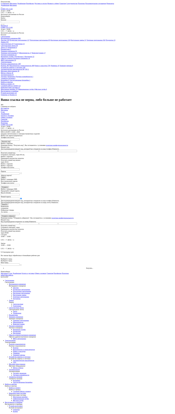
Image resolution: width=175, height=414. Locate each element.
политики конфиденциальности (57, 145)
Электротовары (10, 340)
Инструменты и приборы (13, 402)
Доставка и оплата (40, 3)
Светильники (9, 280)
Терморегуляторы (66, 66)
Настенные (29, 56)
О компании (5, 3)
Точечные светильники (95, 40)
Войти (3, 177)
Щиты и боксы (7, 73)
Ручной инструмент (9, 93)
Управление (12, 47)
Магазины (13, 3)
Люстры (5, 40)
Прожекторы (6, 49)
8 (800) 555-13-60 (7, 9)
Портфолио (30, 3)
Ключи (13, 95)
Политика (81, 3)
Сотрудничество (72, 3)
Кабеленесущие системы (10, 87)
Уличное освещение (9, 55)
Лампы (5, 42)
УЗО (27, 69)
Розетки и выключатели (11, 64)
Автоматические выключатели (12, 69)
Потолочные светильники (40, 40)
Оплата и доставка (7, 115)
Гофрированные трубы (26, 89)
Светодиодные (7, 44)
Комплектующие (39, 53)
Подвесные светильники (20, 40)
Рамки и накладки (42, 66)
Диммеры (54, 66)
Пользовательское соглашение (95, 3)
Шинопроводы (25, 53)
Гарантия (62, 3)
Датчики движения (8, 76)
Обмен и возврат (6, 117)
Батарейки (5, 80)
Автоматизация (7, 75)
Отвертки (5, 95)
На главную (5, 108)
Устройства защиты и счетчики (13, 67)
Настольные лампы (78, 40)
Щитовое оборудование (10, 71)
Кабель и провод (7, 84)
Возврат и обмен (53, 3)
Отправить (5, 187)
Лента (4, 47)
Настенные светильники (60, 40)
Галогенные (19, 44)
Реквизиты (110, 3)
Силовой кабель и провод (11, 86)
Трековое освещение (9, 51)
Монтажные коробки (9, 89)
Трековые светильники (10, 53)
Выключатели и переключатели (22, 66)
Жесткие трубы (41, 89)
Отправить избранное (8, 216)
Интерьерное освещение (11, 38)
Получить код (6, 141)
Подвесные (19, 56)
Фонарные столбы (8, 56)
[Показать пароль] (21, 173)
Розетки (5, 66)
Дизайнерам (21, 3)
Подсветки (110, 40)
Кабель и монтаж (11, 384)
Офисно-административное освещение (15, 58)
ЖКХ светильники (8, 60)
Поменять (5, 204)
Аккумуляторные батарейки (20, 80)
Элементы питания (8, 78)
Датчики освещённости (24, 76)
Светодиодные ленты (9, 45)
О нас (3, 112)
